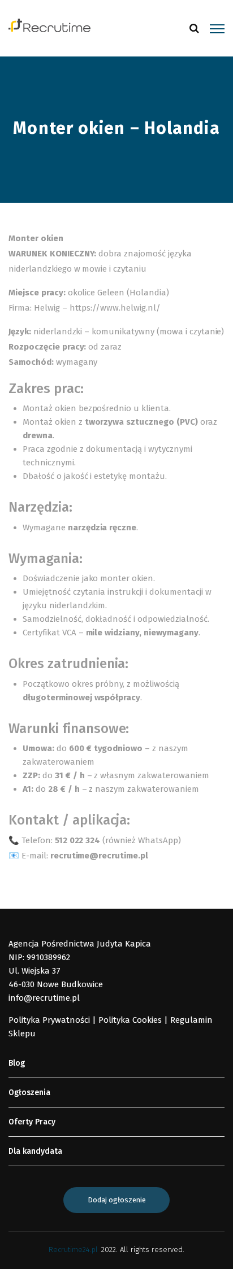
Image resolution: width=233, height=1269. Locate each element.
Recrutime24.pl (73, 1249)
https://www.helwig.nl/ (115, 308)
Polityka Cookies (130, 1020)
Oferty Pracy (31, 1122)
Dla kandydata (35, 1151)
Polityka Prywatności (49, 1020)
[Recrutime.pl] (49, 25)
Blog (16, 1063)
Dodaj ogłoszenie (117, 1200)
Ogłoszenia (29, 1092)
